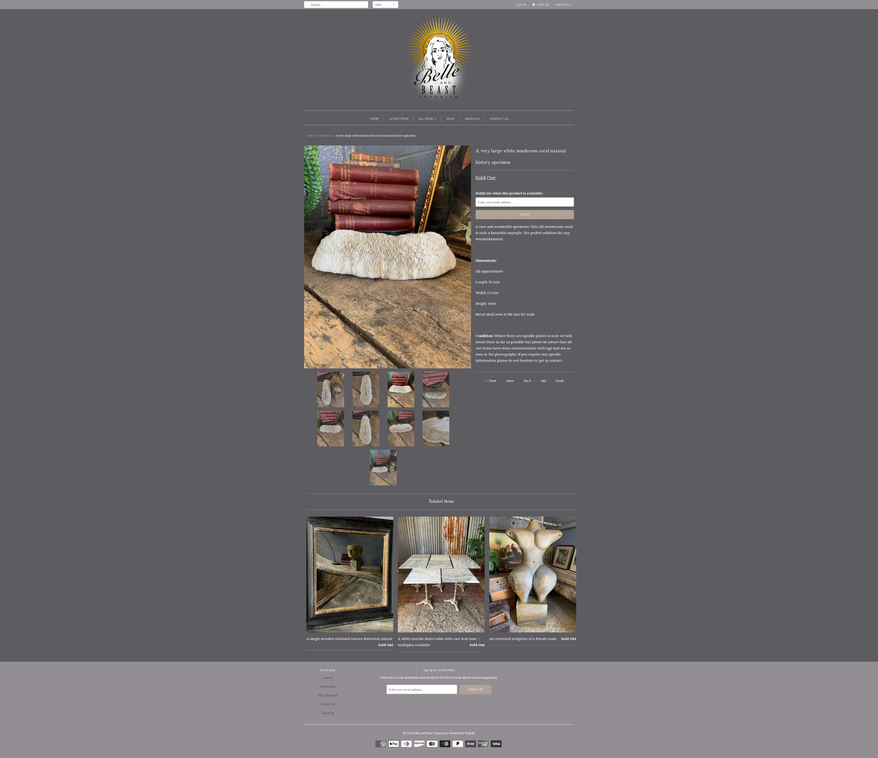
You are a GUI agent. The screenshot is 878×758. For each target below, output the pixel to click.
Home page (327, 686)
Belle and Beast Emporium (430, 733)
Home (374, 118)
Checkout (563, 4)
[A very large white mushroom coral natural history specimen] (387, 257)
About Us (472, 118)
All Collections (327, 695)
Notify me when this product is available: (509, 193)
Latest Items (398, 118)
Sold (451, 118)
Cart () (542, 4)
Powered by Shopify (462, 733)
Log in (521, 4)
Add (543, 381)
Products (325, 135)
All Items (426, 118)
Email (559, 381)
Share (510, 381)
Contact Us (499, 118)
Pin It (527, 381)
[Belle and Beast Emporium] (439, 61)
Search (327, 678)
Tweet (492, 381)
